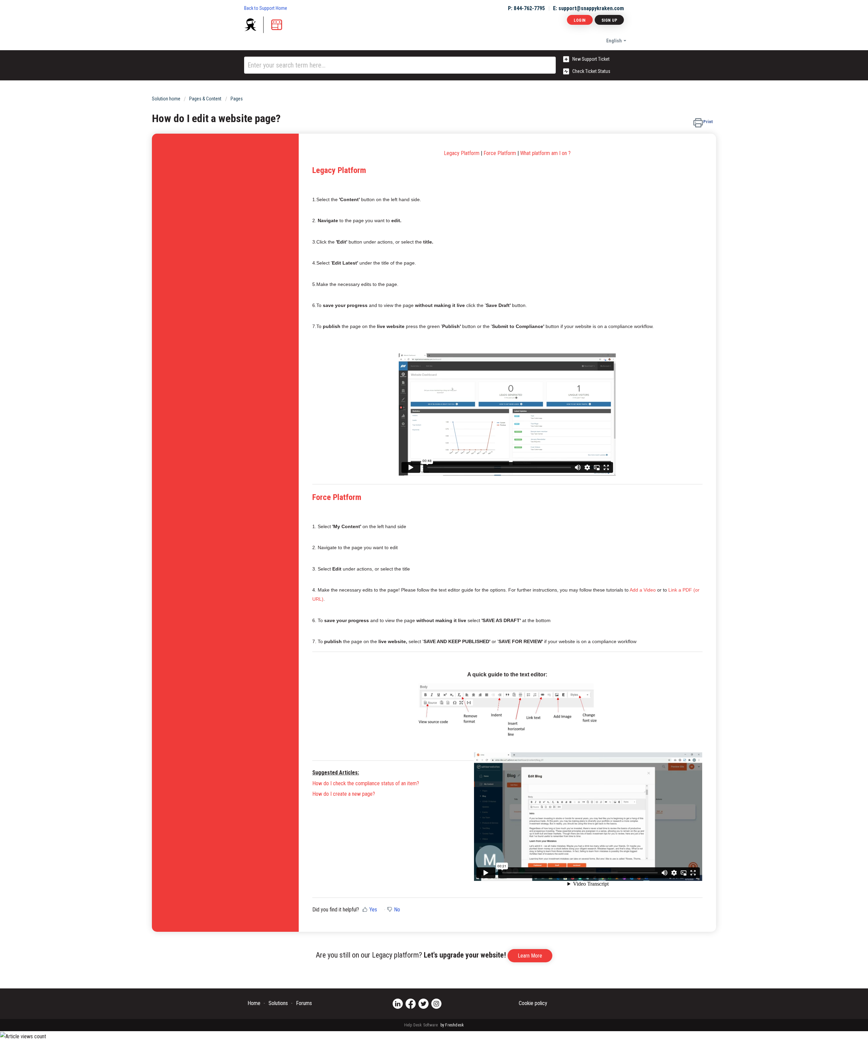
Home (254, 1003)
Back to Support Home (265, 8)
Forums (304, 1003)
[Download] (421, 444)
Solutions (278, 1003)
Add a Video (643, 590)
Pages (237, 98)
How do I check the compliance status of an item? (365, 783)
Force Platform (500, 153)
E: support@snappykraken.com (588, 8)
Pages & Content (205, 98)
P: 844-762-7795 (526, 8)
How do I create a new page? (343, 794)
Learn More (530, 955)
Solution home (166, 98)
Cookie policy (533, 1003)
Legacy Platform (339, 170)
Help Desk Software (421, 1025)
